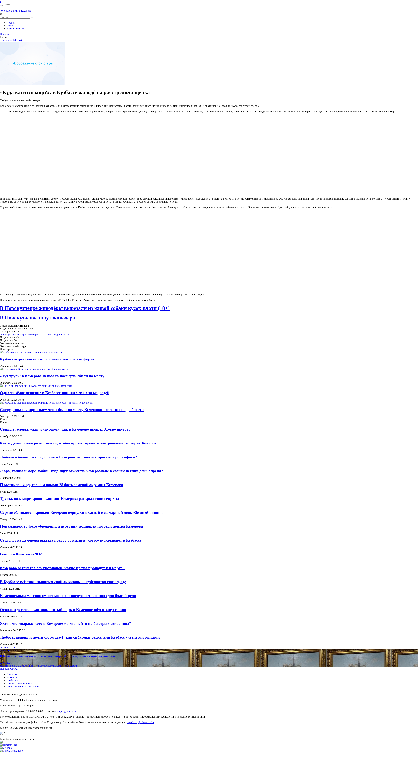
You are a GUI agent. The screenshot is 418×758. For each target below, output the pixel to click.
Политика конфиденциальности (24, 686)
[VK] (6, 747)
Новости (11, 22)
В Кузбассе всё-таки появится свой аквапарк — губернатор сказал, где (63, 582)
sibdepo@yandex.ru (65, 711)
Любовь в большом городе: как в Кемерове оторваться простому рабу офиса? (68, 457)
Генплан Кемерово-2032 (21, 554)
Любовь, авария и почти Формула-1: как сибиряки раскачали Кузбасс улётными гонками (80, 637)
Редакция (12, 674)
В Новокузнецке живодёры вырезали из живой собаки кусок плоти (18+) (85, 308)
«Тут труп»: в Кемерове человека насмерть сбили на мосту (52, 376)
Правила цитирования (19, 683)
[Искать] (1, 5)
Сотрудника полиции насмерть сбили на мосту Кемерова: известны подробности (72, 409)
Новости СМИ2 (9, 668)
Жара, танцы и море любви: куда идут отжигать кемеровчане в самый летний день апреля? (81, 471)
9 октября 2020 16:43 (11, 40)
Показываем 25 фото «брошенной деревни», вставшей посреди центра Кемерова (71, 526)
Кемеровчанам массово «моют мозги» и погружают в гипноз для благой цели (68, 596)
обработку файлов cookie (140, 722)
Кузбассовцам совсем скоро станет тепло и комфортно (48, 359)
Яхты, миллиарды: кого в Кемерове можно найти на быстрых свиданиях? (65, 623)
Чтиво (10, 25)
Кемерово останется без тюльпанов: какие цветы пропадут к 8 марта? (62, 568)
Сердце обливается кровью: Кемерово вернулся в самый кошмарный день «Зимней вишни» (82, 512)
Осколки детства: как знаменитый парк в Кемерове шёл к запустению (63, 609)
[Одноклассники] (11, 750)
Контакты (12, 677)
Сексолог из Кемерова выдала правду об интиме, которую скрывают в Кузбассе (71, 540)
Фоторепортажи (15, 28)
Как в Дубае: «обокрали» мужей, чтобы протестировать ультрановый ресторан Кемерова (79, 443)
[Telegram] (8, 744)
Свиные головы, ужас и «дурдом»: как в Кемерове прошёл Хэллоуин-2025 (65, 429)
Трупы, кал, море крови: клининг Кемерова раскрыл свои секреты (59, 498)
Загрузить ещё (8, 647)
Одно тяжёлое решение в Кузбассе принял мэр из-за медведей (54, 393)
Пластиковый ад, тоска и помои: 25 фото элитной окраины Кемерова (61, 485)
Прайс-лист (13, 680)
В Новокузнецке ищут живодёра (37, 318)
